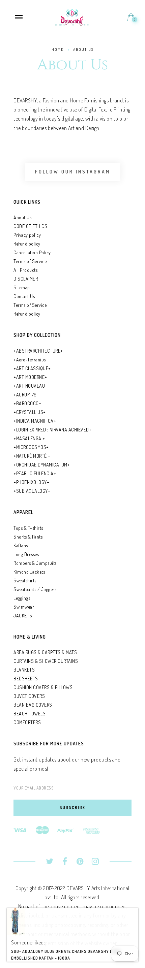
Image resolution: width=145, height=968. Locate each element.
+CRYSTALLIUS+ (29, 412)
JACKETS (22, 615)
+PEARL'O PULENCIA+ (34, 473)
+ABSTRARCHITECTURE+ (38, 351)
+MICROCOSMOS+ (31, 447)
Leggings (21, 598)
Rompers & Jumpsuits (35, 563)
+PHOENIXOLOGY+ (31, 482)
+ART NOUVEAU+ (30, 386)
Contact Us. (24, 296)
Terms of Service (30, 261)
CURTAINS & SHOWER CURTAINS (45, 661)
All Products (25, 270)
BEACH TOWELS (29, 713)
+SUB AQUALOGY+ (31, 491)
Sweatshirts (24, 580)
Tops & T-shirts (28, 528)
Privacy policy (27, 235)
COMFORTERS (27, 722)
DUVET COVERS (29, 696)
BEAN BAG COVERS (32, 705)
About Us (22, 217)
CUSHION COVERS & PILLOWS (42, 687)
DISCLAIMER (25, 279)
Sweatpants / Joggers (34, 589)
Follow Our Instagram (72, 171)
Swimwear (23, 607)
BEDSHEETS (25, 678)
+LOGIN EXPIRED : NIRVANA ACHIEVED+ (52, 429)
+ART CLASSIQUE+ (32, 368)
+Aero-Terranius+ (30, 359)
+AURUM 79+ (26, 394)
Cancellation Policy (32, 252)
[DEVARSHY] (72, 16)
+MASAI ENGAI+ (29, 438)
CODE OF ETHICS (30, 226)
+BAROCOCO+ (27, 403)
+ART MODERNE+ (30, 377)
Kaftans (20, 545)
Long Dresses (26, 554)
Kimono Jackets (29, 572)
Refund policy (26, 244)
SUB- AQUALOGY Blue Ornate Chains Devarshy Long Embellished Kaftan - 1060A (65, 959)
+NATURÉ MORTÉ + (32, 456)
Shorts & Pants (27, 537)
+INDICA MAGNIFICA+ (34, 421)
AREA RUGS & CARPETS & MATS (45, 652)
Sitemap (21, 287)
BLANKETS (24, 670)
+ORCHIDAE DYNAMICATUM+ (41, 464)
